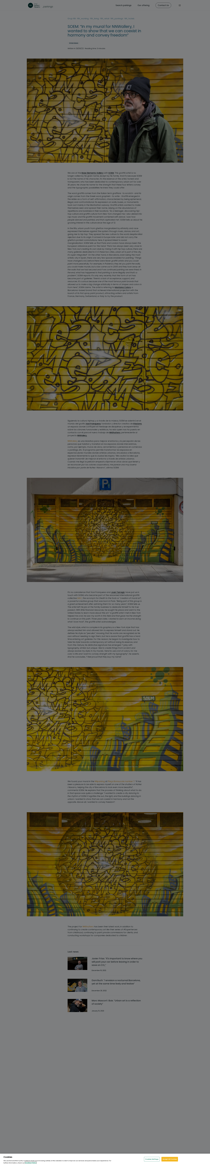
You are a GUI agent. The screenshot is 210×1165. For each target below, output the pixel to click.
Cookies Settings (151, 1159)
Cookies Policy (30, 1163)
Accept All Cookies (170, 1159)
